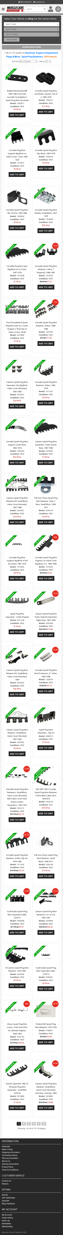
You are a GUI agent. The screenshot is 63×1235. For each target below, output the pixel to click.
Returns (5, 1184)
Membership (7, 1226)
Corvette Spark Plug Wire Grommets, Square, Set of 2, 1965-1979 (45, 93)
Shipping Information (11, 1152)
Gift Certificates (8, 1198)
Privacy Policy (7, 1167)
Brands (5, 1195)
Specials (5, 1201)
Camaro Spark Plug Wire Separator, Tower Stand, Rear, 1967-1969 (46, 444)
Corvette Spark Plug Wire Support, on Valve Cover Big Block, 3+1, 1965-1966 (46, 560)
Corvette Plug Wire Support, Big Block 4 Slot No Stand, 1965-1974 (17, 560)
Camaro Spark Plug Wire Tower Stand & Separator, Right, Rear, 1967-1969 (45, 616)
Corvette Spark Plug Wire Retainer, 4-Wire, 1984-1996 (46, 325)
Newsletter (6, 1223)
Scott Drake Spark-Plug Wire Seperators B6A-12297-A (46, 970)
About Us (6, 1161)
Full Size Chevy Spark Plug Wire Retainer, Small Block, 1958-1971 (45, 858)
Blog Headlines (8, 1204)
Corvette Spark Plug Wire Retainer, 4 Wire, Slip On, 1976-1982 (17, 858)
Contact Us (40, 2)
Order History (7, 1218)
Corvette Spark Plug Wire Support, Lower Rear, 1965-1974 (17, 444)
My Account (7, 1215)
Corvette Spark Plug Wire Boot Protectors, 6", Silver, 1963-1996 (45, 673)
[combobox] (31, 24)
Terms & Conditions (10, 1170)
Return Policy (7, 1149)
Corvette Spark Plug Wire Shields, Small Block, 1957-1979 (45, 213)
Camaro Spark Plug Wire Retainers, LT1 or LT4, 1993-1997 (46, 914)
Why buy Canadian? (10, 1158)
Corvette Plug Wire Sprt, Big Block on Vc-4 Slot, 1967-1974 (17, 269)
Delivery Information (10, 1164)
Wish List (6, 1221)
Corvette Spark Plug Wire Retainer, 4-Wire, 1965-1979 (46, 385)
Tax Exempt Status (9, 1155)
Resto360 (6, 1146)
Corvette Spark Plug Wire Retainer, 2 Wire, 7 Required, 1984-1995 (46, 269)
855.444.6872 (26, 2)
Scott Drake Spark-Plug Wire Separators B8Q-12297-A (17, 914)
